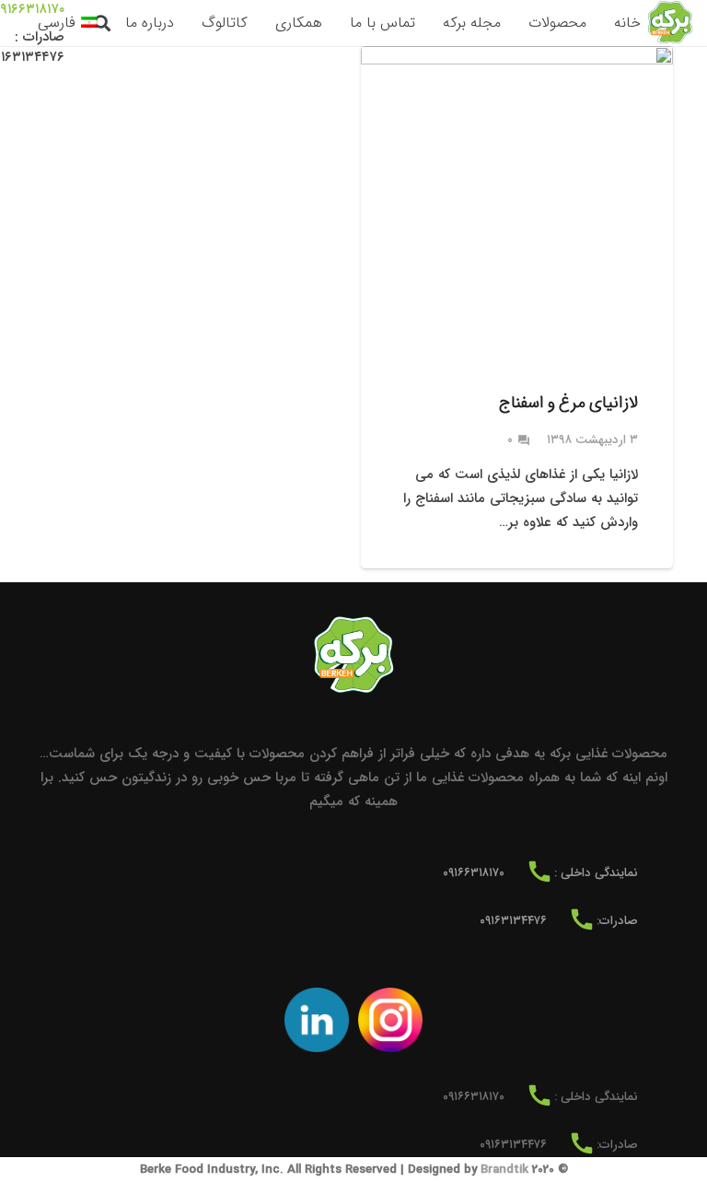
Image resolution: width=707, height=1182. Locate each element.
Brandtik (504, 1169)
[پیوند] (670, 23)
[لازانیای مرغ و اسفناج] (517, 307)
